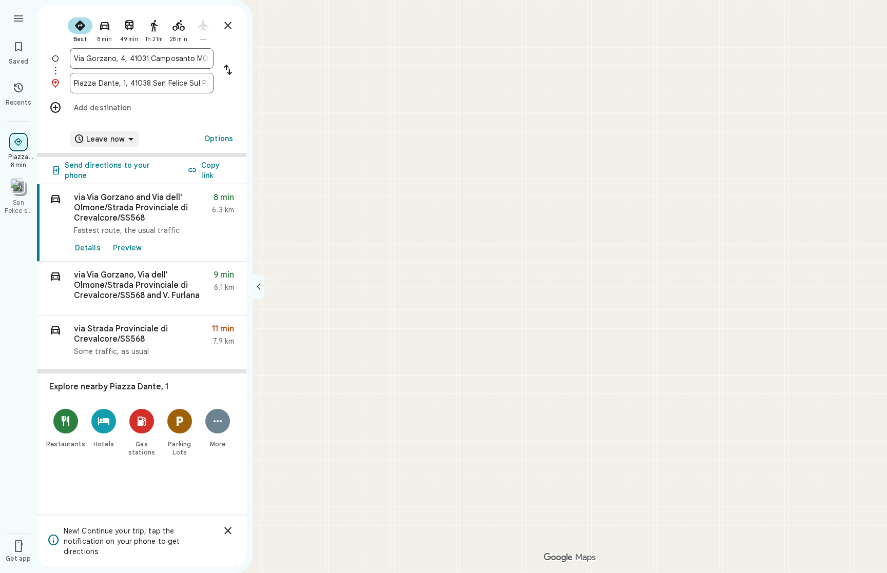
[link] (141, 223)
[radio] (80, 28)
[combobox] (141, 58)
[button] (141, 288)
